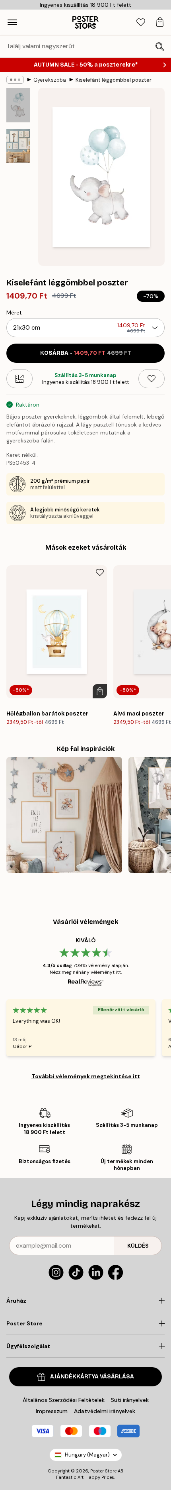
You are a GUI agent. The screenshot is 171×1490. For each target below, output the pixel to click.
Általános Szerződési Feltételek (64, 1400)
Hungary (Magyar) (87, 1454)
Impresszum (52, 1411)
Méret (14, 312)
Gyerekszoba (49, 80)
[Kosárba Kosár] (100, 691)
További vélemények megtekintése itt (85, 1076)
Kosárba (85, 353)
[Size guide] (19, 378)
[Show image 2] (18, 146)
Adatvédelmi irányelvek (104, 1411)
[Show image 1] (18, 105)
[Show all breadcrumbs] (15, 80)
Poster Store (103, 1471)
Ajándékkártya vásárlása (92, 1376)
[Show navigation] (12, 22)
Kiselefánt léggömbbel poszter (114, 80)
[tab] (140, 22)
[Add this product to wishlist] (151, 378)
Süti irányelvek (130, 1400)
